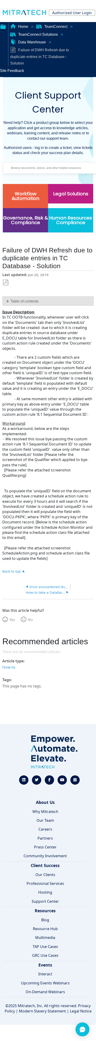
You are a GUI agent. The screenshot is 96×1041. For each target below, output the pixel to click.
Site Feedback (12, 71)
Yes (12, 619)
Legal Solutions (70, 193)
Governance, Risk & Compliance (25, 220)
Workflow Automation (25, 196)
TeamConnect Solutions (38, 34)
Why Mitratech (45, 811)
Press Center (45, 847)
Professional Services (45, 883)
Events (45, 965)
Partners (45, 838)
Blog (45, 919)
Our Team (45, 820)
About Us (45, 802)
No (30, 619)
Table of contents (24, 301)
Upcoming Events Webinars (45, 983)
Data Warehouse (32, 42)
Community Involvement (45, 855)
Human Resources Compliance (70, 220)
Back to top (11, 571)
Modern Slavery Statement (42, 1011)
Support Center (45, 901)
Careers (45, 829)
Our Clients (45, 874)
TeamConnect (55, 27)
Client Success (45, 865)
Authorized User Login (72, 12)
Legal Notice (81, 1011)
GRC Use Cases (45, 955)
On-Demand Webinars (45, 991)
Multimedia (45, 937)
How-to (8, 667)
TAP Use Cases (45, 946)
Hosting (45, 892)
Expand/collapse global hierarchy (3, 26)
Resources (45, 910)
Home (23, 27)
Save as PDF (6, 282)
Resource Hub (45, 928)
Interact (45, 974)
